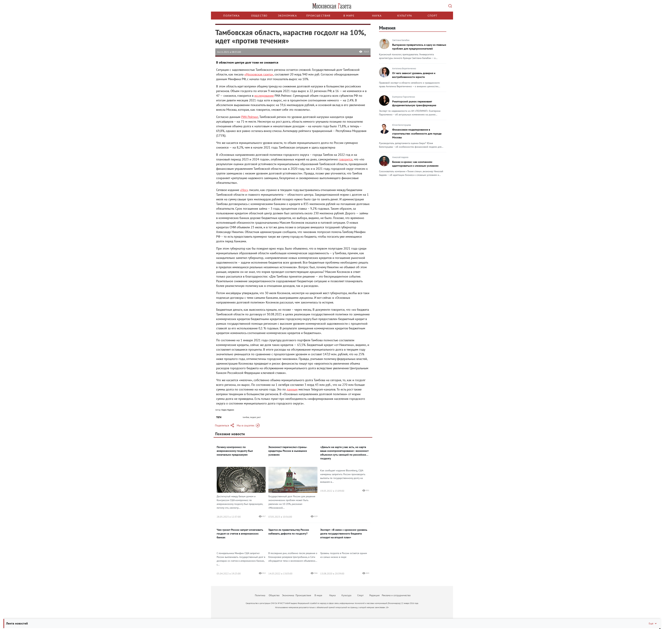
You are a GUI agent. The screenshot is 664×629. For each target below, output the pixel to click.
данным (292, 389)
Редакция (374, 595)
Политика (231, 15)
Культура (404, 15)
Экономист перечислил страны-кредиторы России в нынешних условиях (287, 450)
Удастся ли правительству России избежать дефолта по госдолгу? (288, 531)
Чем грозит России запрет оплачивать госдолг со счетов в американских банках (240, 533)
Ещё (651, 623)
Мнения (387, 28)
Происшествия (318, 15)
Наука (377, 15)
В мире (349, 15)
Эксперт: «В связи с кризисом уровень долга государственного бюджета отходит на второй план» (343, 533)
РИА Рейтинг (249, 117)
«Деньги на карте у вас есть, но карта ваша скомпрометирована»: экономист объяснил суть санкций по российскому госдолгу (344, 452)
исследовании (264, 96)
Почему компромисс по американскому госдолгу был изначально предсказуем (235, 450)
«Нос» (244, 190)
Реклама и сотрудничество (396, 595)
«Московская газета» (258, 74)
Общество (259, 15)
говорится (346, 159)
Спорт (432, 15)
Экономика (287, 15)
